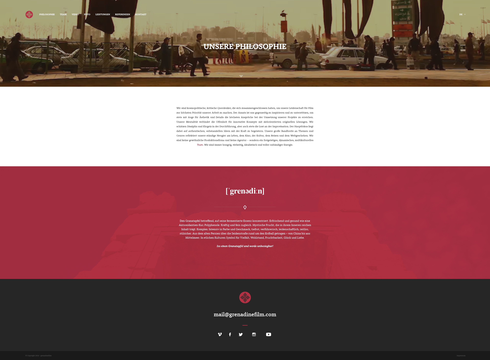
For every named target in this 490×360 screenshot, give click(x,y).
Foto (87, 14)
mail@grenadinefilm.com (245, 314)
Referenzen (122, 14)
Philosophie (47, 14)
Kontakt (140, 14)
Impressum (461, 355)
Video (75, 14)
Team (63, 14)
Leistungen (102, 14)
